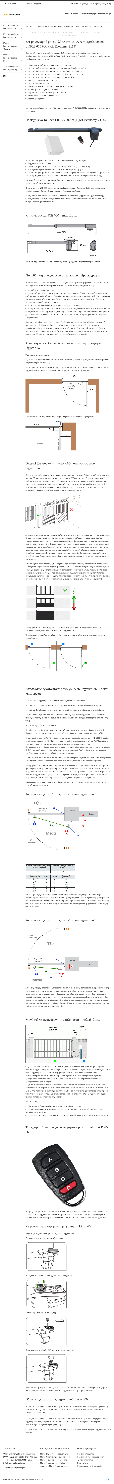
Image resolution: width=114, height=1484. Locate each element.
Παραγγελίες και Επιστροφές (89, 1466)
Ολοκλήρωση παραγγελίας (101, 4)
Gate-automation (22, 1479)
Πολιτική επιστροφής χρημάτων (90, 1457)
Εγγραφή (37, 4)
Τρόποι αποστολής (85, 1460)
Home (34, 33)
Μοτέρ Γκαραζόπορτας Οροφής (12, 46)
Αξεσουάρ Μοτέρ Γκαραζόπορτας (12, 68)
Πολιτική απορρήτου (85, 1454)
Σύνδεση (28, 4)
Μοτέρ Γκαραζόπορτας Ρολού (12, 58)
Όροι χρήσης (82, 1463)
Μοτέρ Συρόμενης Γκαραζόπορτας (12, 26)
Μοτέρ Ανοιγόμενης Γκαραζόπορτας (12, 35)
